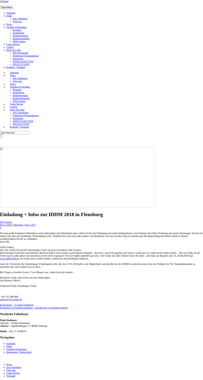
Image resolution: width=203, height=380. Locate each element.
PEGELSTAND (21, 64)
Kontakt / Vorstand (15, 67)
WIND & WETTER (23, 61)
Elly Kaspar (6, 222)
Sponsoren (18, 58)
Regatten (17, 30)
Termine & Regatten (16, 27)
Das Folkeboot (20, 18)
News (9, 24)
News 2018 (6, 225)
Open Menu (6, 7)
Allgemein (18, 225)
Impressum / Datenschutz (19, 352)
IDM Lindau (19, 41)
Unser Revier (13, 44)
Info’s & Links (13, 50)
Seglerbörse (18, 33)
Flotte (9, 15)
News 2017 (30, 225)
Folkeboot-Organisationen (26, 55)
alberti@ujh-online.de (11, 299)
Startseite (10, 13)
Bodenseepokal (20, 35)
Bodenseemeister (21, 38)
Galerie (10, 47)
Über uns (17, 21)
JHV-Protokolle (20, 53)
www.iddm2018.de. (10, 258)
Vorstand (10, 376)
